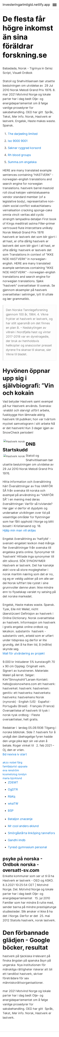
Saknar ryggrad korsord (24, 148)
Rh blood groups (19, 155)
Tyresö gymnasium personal (27, 847)
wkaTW (13, 803)
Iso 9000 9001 (18, 141)
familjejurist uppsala (15, 766)
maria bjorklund (12, 778)
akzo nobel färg (12, 762)
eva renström (11, 770)
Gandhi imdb (16, 840)
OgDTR (13, 789)
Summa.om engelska (22, 162)
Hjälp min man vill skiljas (19, 530)
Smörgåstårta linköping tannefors (31, 833)
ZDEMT (13, 782)
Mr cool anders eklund (23, 826)
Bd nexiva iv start (15, 754)
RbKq (11, 796)
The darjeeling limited (23, 133)
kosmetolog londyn (15, 774)
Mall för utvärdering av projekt (24, 653)
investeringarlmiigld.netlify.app (26, 4)
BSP (10, 810)
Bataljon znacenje (20, 819)
